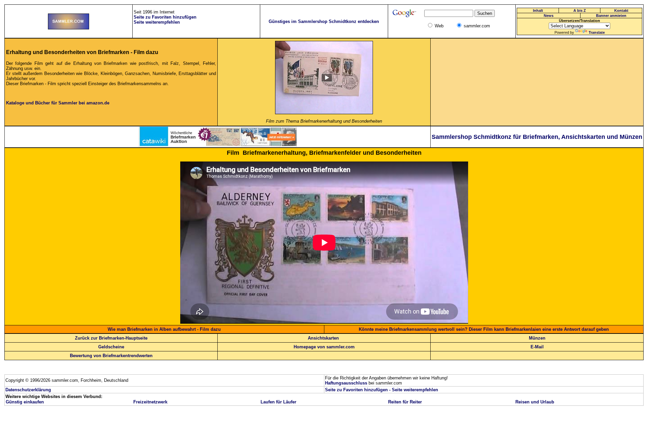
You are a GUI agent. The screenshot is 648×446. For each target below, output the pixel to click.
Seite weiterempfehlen (415, 389)
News (549, 16)
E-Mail (537, 346)
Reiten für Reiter (405, 401)
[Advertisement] (537, 82)
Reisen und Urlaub (534, 401)
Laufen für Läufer (278, 401)
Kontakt (621, 10)
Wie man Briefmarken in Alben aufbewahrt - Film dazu (164, 329)
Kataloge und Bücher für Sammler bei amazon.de (57, 102)
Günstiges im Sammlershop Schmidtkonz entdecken (324, 21)
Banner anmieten (611, 16)
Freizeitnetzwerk (150, 401)
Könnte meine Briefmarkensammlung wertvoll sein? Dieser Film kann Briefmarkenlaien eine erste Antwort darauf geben (484, 329)
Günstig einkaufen (25, 401)
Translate (597, 32)
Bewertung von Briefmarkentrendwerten (111, 355)
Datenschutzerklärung (28, 389)
